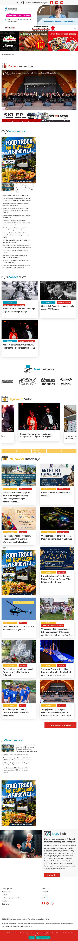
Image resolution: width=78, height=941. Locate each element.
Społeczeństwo (48, 489)
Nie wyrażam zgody (43, 938)
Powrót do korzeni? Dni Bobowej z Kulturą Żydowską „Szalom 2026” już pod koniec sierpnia (56, 579)
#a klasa (22, 706)
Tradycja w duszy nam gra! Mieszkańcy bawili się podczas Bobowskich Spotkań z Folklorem (30, 74)
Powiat (10, 302)
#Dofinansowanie (25, 489)
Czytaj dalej (50, 875)
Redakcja (45, 889)
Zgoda (32, 938)
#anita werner (62, 532)
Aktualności (6, 892)
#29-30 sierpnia (63, 489)
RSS (43, 898)
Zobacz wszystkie (37, 451)
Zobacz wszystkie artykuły (59, 725)
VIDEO (4, 895)
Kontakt (45, 892)
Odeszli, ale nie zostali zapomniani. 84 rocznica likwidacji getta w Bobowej (18, 672)
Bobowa (48, 302)
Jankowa (10, 489)
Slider (48, 532)
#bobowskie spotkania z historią (53, 625)
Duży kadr (5, 904)
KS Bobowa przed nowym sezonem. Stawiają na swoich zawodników (16, 712)
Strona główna (6, 54)
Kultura (48, 572)
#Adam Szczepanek (64, 302)
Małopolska (10, 532)
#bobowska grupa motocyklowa (14, 305)
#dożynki (23, 532)
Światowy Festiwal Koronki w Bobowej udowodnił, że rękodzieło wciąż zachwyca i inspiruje (56, 672)
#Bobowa (61, 572)
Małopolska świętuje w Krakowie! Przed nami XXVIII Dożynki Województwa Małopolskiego (18, 539)
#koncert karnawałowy (27, 341)
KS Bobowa (10, 706)
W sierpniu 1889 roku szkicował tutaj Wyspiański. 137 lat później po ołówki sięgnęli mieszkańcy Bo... (57, 632)
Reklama (45, 895)
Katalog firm (6, 901)
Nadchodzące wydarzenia (11, 898)
